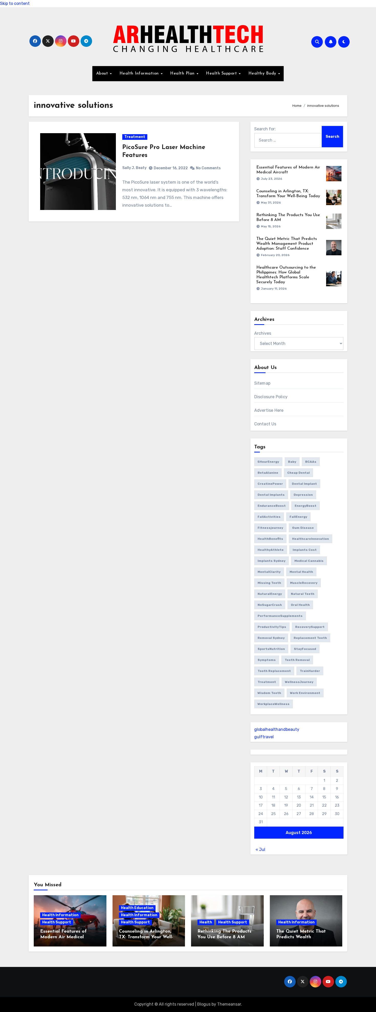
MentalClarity (269, 572)
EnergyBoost (305, 506)
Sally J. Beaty (134, 168)
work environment (305, 693)
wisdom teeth (269, 693)
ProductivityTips (272, 627)
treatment (267, 682)
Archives (262, 333)
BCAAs (310, 461)
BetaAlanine (268, 473)
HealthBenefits (270, 539)
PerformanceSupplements (280, 616)
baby (292, 461)
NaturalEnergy (270, 594)
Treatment (134, 137)
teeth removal (297, 660)
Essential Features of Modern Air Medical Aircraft (63, 937)
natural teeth (302, 594)
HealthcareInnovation (310, 539)
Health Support (222, 73)
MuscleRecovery (303, 583)
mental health (301, 572)
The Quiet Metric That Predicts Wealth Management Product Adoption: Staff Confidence (286, 244)
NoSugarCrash (270, 605)
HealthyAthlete (271, 550)
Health (206, 922)
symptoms (267, 660)
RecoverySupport (310, 627)
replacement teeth (310, 638)
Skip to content (15, 3)
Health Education (137, 908)
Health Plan (183, 73)
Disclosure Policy (270, 396)
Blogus (204, 1004)
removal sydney (271, 638)
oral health (300, 605)
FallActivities (269, 517)
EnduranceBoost (272, 506)
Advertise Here (269, 410)
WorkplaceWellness (274, 704)
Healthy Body (263, 73)
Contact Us (265, 423)
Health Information (139, 73)
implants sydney (271, 561)
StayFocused (305, 649)
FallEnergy (298, 517)
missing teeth (269, 583)
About (102, 73)
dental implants (271, 495)
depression (303, 495)
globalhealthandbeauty (276, 729)
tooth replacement (274, 671)
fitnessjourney (270, 528)
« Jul (260, 849)
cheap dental (298, 473)
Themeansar (229, 1004)
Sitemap (262, 383)
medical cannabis (309, 561)
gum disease (303, 528)
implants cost (305, 550)
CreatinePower (270, 484)
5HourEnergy (268, 461)
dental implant (304, 484)
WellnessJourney (299, 682)
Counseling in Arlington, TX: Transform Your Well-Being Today (146, 937)
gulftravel (264, 736)
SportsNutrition (271, 649)
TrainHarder (310, 671)
